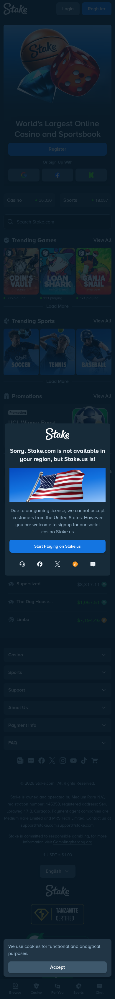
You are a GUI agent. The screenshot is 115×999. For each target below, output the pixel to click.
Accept (57, 967)
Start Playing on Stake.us (57, 546)
